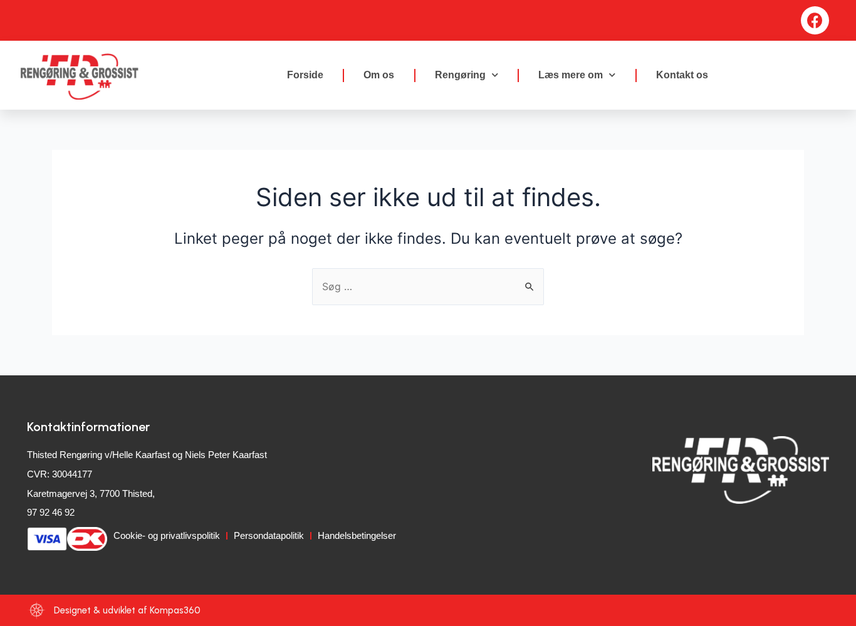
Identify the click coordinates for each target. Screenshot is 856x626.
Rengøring (460, 75)
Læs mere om (570, 75)
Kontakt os (682, 75)
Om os (378, 75)
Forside (305, 75)
